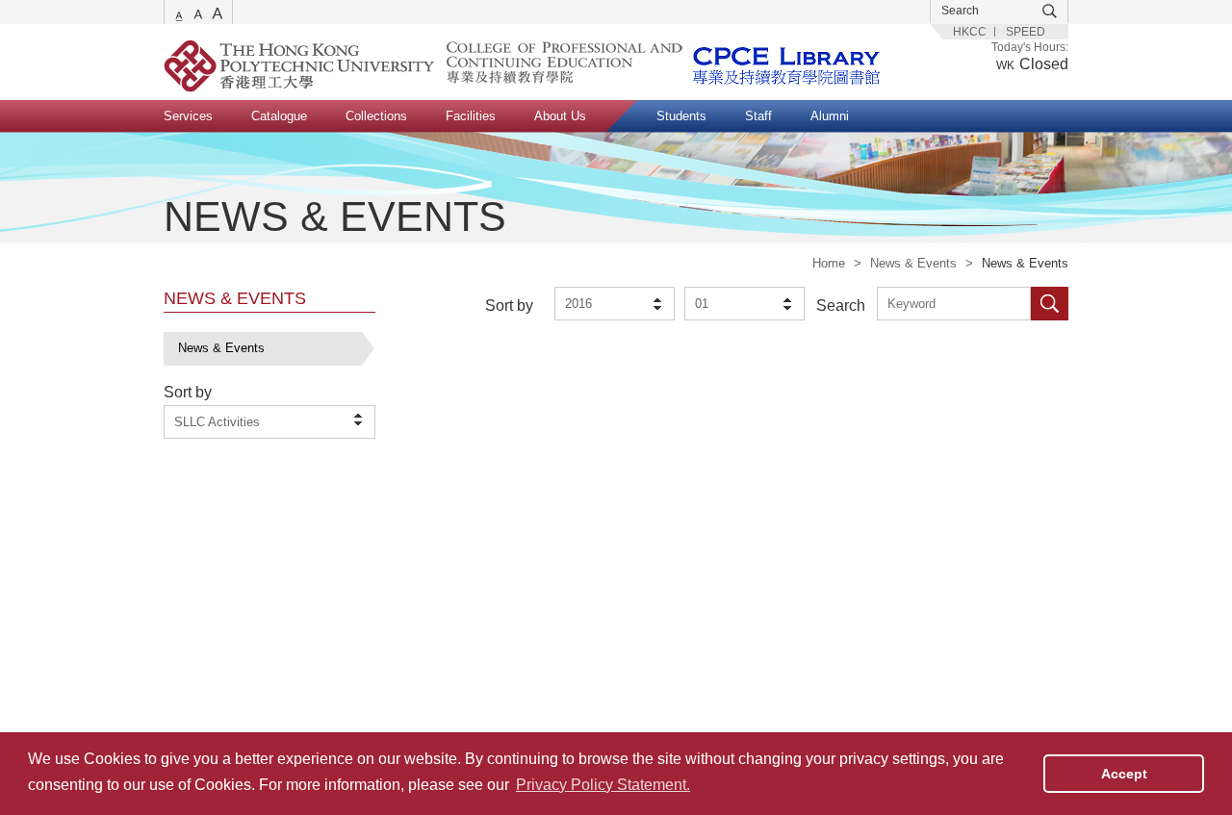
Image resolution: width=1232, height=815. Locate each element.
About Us (560, 116)
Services (188, 116)
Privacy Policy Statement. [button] (603, 785)
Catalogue (279, 116)
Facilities (471, 116)
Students (681, 116)
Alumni (829, 116)
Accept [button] (1124, 773)
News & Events (913, 263)
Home (828, 263)
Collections (376, 116)
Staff (758, 116)
